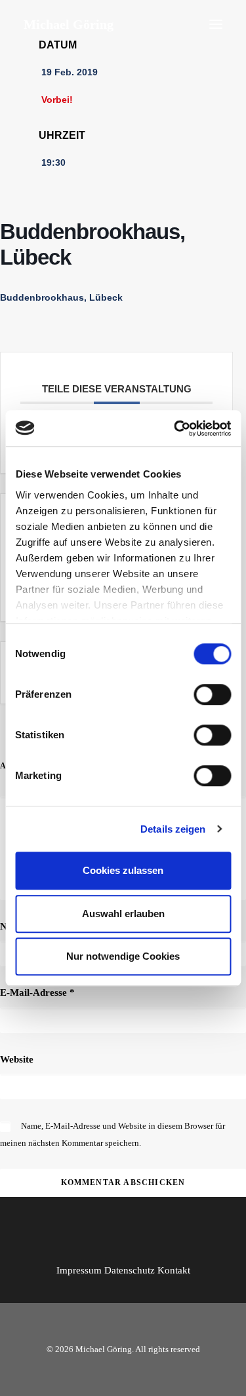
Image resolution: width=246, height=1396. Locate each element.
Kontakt (173, 1270)
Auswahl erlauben (123, 913)
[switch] (212, 694)
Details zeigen (172, 829)
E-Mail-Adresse (37, 992)
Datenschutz (129, 1270)
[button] (216, 24)
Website (16, 1059)
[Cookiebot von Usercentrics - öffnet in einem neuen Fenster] (175, 428)
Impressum (79, 1270)
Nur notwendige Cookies (123, 956)
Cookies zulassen (123, 870)
